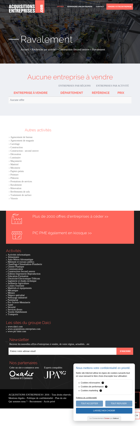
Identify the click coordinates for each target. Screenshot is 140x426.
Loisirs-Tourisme (16, 285)
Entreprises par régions (75, 85)
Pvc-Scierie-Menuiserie (19, 302)
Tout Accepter (89, 403)
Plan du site (60, 398)
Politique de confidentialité (40, 398)
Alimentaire (13, 257)
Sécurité (12, 307)
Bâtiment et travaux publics (21, 262)
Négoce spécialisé (16, 295)
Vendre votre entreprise (120, 6)
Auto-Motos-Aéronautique (20, 259)
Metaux (11, 293)
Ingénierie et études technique (22, 281)
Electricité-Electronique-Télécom (24, 278)
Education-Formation (18, 276)
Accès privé (49, 401)
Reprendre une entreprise (79, 6)
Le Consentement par (104, 418)
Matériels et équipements (20, 288)
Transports (13, 314)
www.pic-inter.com (17, 331)
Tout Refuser (119, 403)
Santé (10, 305)
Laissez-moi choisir (104, 410)
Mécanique (13, 290)
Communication (15, 269)
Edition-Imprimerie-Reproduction (24, 274)
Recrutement (36, 401)
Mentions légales (17, 398)
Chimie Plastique (16, 266)
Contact (100, 6)
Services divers (15, 309)
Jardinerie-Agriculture (18, 283)
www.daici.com (15, 326)
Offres (60, 6)
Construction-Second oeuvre (21, 271)
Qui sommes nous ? (18, 401)
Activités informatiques (19, 254)
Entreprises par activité (112, 85)
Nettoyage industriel (17, 297)
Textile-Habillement (17, 312)
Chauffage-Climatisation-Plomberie (25, 264)
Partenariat (13, 300)
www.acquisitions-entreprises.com (24, 329)
